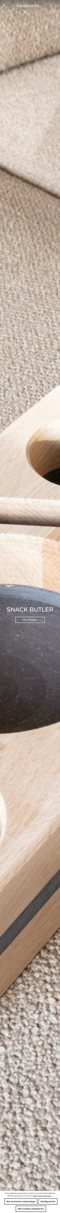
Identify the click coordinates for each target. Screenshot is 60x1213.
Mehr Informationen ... (42, 1196)
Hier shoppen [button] (30, 620)
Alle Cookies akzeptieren (31, 1208)
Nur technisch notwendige (21, 1201)
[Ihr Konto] (51, 5)
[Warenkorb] (56, 5)
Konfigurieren (47, 1201)
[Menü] (3, 5)
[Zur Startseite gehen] (27, 5)
